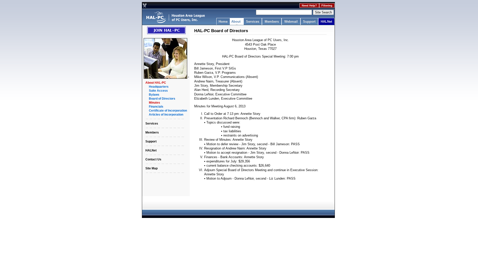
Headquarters (159, 86)
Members (272, 21)
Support (309, 21)
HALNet (326, 21)
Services (252, 21)
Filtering (327, 5)
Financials (156, 106)
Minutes (154, 102)
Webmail (291, 21)
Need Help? (309, 5)
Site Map (151, 168)
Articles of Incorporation (166, 114)
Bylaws (154, 94)
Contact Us (153, 159)
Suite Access (158, 90)
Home (223, 21)
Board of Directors (162, 98)
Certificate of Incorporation (168, 110)
